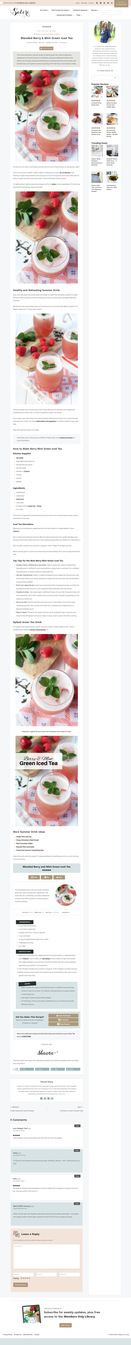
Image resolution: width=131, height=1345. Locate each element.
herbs (54, 184)
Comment (18, 1246)
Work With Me (28, 1334)
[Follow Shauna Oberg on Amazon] (52, 1098)
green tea (31, 506)
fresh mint (20, 499)
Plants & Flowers (47, 34)
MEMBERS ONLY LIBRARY (26, 3)
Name (17, 1274)
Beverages (37, 34)
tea (43, 959)
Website (63, 1274)
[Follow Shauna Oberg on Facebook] (41, 1098)
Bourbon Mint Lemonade (25, 847)
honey (39, 506)
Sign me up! (65, 1325)
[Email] (108, 3)
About (78, 3)
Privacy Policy (7, 1334)
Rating (16, 1278)
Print (35, 877)
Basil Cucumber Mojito (24, 843)
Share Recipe (64, 1024)
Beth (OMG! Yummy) (21, 1206)
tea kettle (19, 458)
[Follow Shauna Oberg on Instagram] (45, 1098)
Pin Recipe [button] (64, 1020)
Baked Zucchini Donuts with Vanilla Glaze (112, 105)
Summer (57, 34)
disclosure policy (66, 438)
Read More (61, 1094)
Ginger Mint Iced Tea (23, 837)
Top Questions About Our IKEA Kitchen (112, 187)
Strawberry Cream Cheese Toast (71, 1109)
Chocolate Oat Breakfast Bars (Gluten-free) (96, 132)
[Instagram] (100, 3)
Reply (77, 1126)
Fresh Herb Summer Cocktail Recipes (30, 850)
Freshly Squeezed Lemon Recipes (22, 1109)
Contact (91, 3)
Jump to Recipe (47, 48)
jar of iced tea (65, 173)
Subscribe (84, 3)
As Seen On (18, 1334)
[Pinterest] (104, 3)
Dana (15, 1153)
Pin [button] (47, 877)
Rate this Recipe (64, 1016)
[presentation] (97, 91)
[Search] (115, 78)
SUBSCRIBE (26, 1036)
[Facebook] (97, 3)
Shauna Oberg (33, 42)
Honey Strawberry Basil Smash (27, 840)
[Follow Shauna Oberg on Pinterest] (48, 1098)
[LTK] (111, 3)
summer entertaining (37, 630)
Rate (60, 877)
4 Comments (62, 42)
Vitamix (27, 471)
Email (39, 1274)
